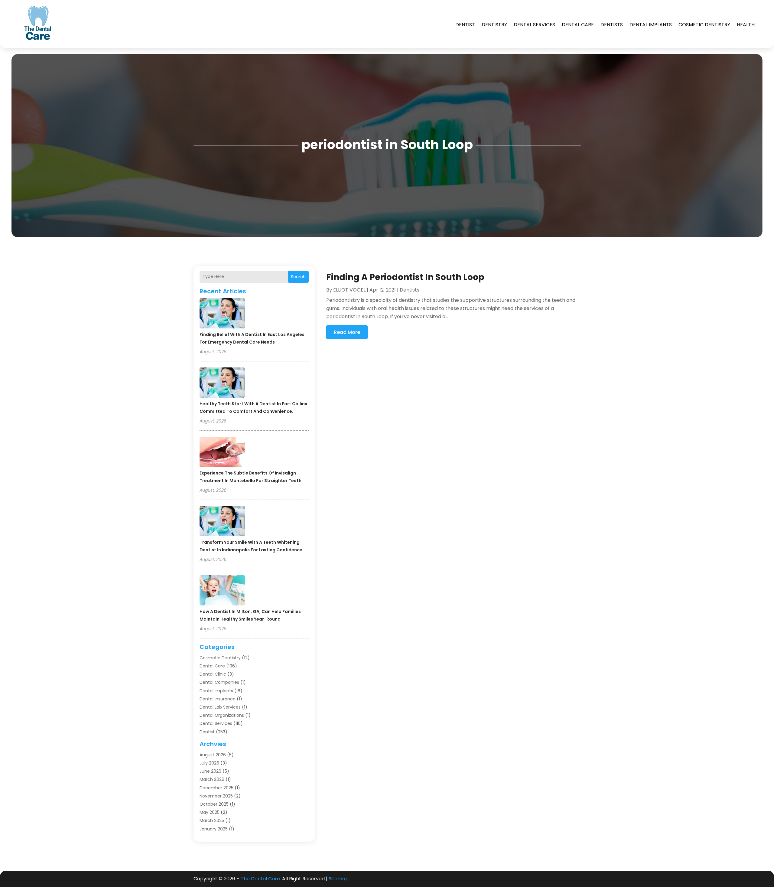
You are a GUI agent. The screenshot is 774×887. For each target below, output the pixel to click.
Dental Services (534, 24)
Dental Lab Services (220, 707)
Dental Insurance (218, 699)
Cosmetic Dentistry (704, 24)
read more (347, 332)
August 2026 (213, 755)
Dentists (611, 24)
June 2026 (210, 771)
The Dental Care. (261, 878)
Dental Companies (219, 682)
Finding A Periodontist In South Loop (405, 277)
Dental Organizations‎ (222, 715)
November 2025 (216, 796)
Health (746, 24)
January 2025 (214, 829)
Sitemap (339, 878)
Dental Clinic (213, 674)
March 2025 (212, 820)
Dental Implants (650, 24)
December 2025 (216, 788)
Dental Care (578, 24)
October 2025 (214, 804)
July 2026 (209, 763)
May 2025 (210, 812)
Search (298, 277)
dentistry (494, 24)
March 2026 (212, 779)
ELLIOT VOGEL (349, 289)
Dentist (465, 24)
